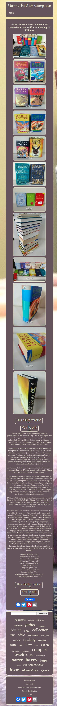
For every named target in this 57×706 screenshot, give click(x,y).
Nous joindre (29, 684)
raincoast (25, 651)
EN (28, 695)
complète (21, 654)
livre (28, 644)
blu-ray (45, 644)
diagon (31, 620)
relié (12, 635)
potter (17, 659)
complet (39, 649)
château (18, 625)
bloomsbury (30, 670)
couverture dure (40, 655)
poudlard (42, 641)
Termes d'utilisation (29, 691)
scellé (21, 645)
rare (36, 645)
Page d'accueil (29, 680)
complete (45, 635)
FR (31, 695)
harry (31, 659)
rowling (29, 639)
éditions (40, 620)
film (31, 655)
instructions (33, 635)
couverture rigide (33, 664)
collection (40, 630)
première (42, 626)
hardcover (15, 651)
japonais (45, 670)
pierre (13, 644)
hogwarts (20, 619)
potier (30, 624)
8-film (26, 631)
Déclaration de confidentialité (29, 687)
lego (43, 660)
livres (15, 669)
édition (16, 630)
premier (18, 665)
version (16, 640)
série (21, 635)
